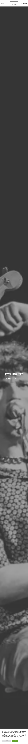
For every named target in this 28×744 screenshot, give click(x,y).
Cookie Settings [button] (6, 740)
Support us (24, 3)
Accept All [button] (14, 740)
